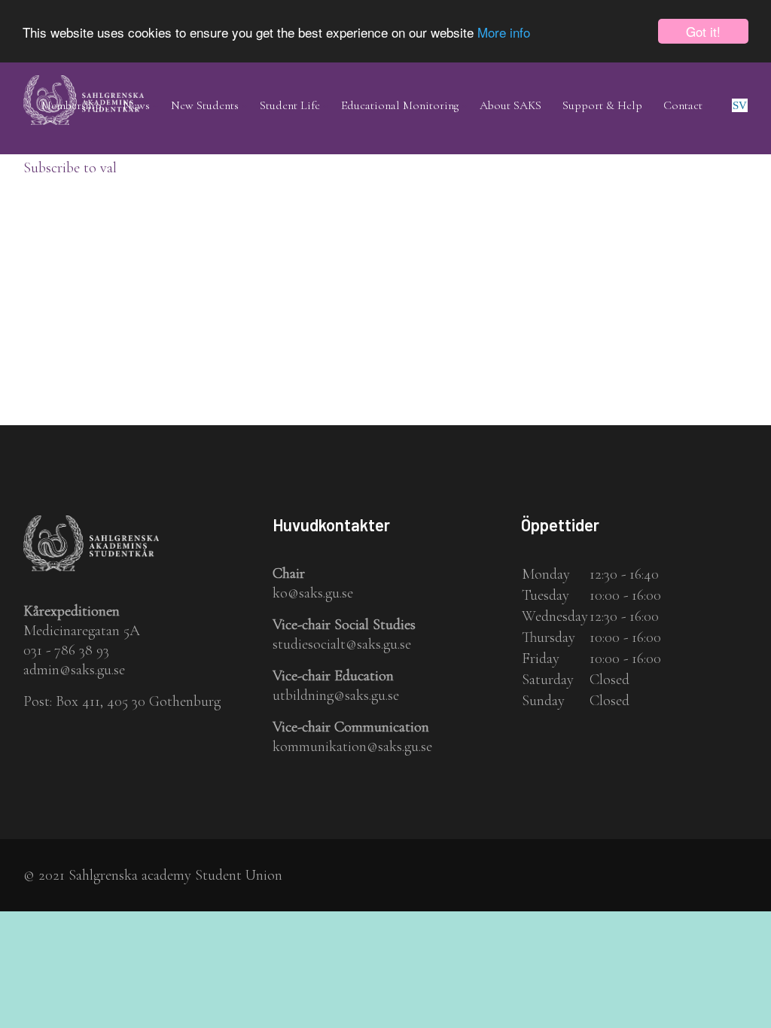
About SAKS (510, 105)
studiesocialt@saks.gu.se (342, 644)
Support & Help (602, 105)
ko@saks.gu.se (313, 593)
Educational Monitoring (400, 105)
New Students (205, 105)
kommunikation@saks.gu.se (352, 747)
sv (740, 105)
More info (503, 32)
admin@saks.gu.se (74, 670)
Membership (71, 105)
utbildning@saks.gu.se (336, 695)
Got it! (703, 31)
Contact (682, 105)
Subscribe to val (70, 168)
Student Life (290, 105)
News (136, 105)
